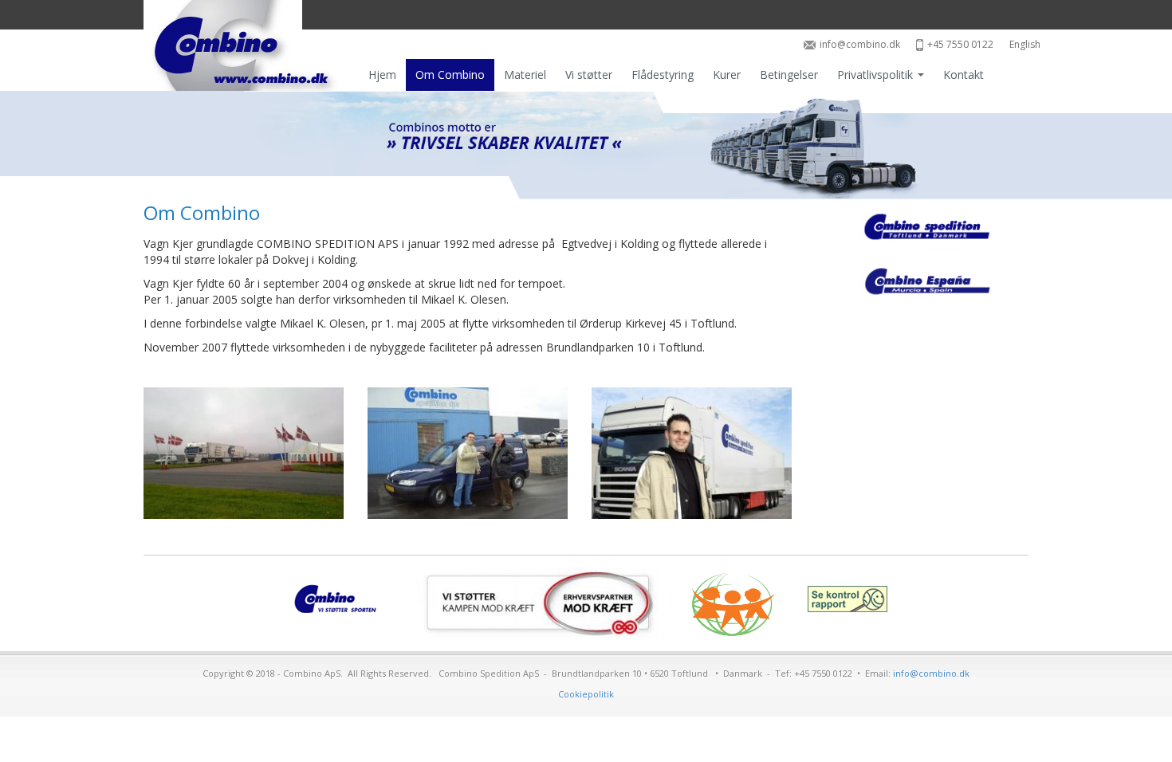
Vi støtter (588, 74)
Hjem (382, 74)
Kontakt (963, 74)
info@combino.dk (860, 44)
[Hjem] (245, 45)
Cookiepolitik (586, 694)
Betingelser (789, 74)
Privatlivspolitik (876, 74)
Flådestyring (662, 74)
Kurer (727, 74)
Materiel (525, 74)
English (1024, 44)
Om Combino (450, 74)
